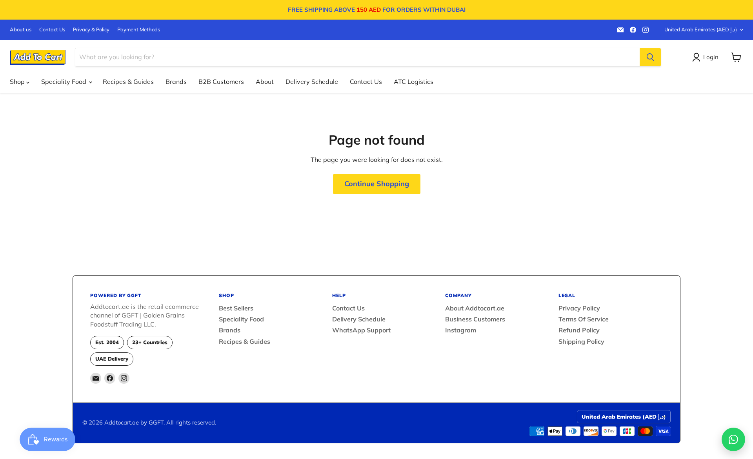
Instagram (460, 330)
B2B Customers (221, 81)
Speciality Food (64, 81)
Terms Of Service (583, 319)
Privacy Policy (579, 308)
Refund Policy (579, 330)
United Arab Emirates (700, 29)
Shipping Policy (581, 341)
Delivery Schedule (312, 81)
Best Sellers (236, 308)
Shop (18, 81)
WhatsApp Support (361, 330)
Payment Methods (138, 30)
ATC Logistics (413, 81)
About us (20, 30)
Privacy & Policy (91, 30)
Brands (176, 81)
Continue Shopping (376, 183)
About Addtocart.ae (474, 308)
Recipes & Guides (128, 81)
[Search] (650, 57)
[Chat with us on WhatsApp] (733, 439)
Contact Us (52, 30)
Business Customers (475, 319)
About (265, 81)
